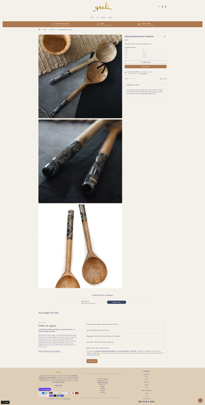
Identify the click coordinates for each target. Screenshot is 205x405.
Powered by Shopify (66, 398)
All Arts (52, 29)
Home (146, 379)
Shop (93, 17)
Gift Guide (146, 382)
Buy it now (145, 66)
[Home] (102, 6)
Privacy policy (146, 398)
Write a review (117, 302)
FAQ (146, 396)
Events (104, 17)
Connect (111, 17)
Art (98, 17)
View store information (143, 73)
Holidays (146, 384)
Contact (146, 393)
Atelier (146, 387)
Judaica (146, 376)
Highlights (146, 374)
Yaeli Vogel (52, 398)
